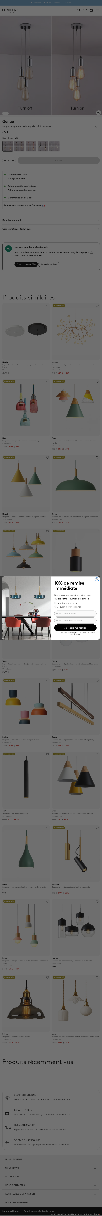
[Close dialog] (97, 579)
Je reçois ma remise (75, 627)
